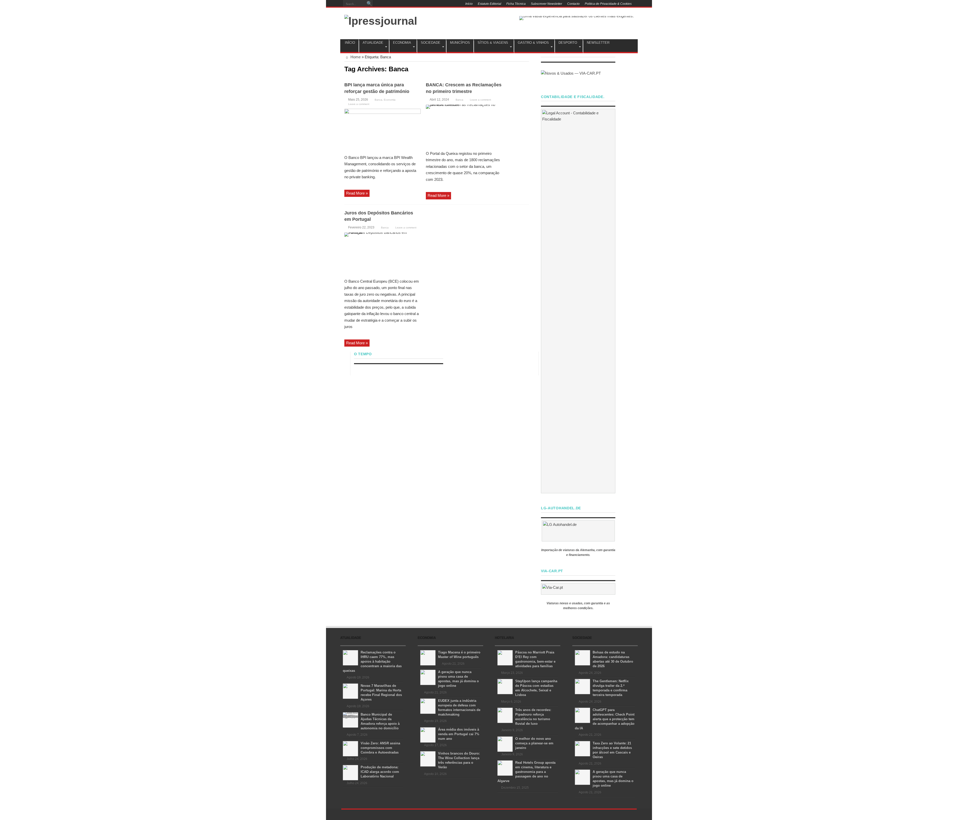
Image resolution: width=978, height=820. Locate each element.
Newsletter (598, 43)
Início (469, 4)
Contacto (573, 4)
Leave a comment (358, 104)
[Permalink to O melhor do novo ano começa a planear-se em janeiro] (505, 744)
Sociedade (430, 43)
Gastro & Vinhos (533, 43)
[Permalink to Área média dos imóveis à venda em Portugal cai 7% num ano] (428, 734)
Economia (402, 43)
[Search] (369, 4)
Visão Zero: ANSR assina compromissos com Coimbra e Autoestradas (380, 747)
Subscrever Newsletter (546, 4)
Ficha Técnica (516, 4)
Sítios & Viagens (493, 43)
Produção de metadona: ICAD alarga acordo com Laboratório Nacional (380, 771)
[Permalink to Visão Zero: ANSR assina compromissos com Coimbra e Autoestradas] (350, 748)
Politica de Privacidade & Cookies (608, 4)
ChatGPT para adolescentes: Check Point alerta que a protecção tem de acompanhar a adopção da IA (604, 719)
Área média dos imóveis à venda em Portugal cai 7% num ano (458, 734)
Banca (378, 99)
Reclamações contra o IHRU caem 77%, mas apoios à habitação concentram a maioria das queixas (372, 661)
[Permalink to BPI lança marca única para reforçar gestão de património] (382, 130)
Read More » (357, 193)
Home (355, 57)
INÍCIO (350, 43)
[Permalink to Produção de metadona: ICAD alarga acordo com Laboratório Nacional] (350, 772)
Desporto (568, 43)
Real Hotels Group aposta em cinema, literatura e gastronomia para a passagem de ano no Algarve (526, 772)
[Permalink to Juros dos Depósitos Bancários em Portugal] (382, 254)
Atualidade (373, 43)
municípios (460, 43)
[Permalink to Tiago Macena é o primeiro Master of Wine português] (428, 657)
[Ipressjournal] (380, 20)
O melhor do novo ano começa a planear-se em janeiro (534, 743)
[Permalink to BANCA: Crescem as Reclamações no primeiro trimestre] (464, 126)
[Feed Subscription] (527, 68)
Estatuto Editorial (489, 4)
